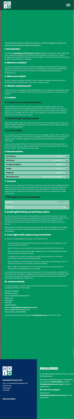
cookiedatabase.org (39, 315)
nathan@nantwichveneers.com (52, 395)
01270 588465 (57, 382)
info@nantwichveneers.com (51, 384)
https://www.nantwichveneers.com (26, 53)
